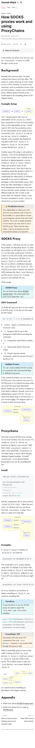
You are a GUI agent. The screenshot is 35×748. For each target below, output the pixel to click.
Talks (8, 7)
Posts (3, 7)
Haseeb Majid (8, 2)
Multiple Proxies (12, 364)
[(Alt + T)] (18, 2)
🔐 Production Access (14, 206)
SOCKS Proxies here (25, 703)
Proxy (30, 39)
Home (3, 13)
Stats (14, 7)
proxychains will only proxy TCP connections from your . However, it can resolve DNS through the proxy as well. (17, 640)
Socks (16, 39)
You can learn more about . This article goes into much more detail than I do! (16, 292)
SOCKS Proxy (11, 287)
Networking (23, 39)
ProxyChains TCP (12, 634)
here (13, 399)
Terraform (9, 601)
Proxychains (8, 39)
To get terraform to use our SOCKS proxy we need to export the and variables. (16, 607)
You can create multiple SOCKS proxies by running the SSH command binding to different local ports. (17, 368)
